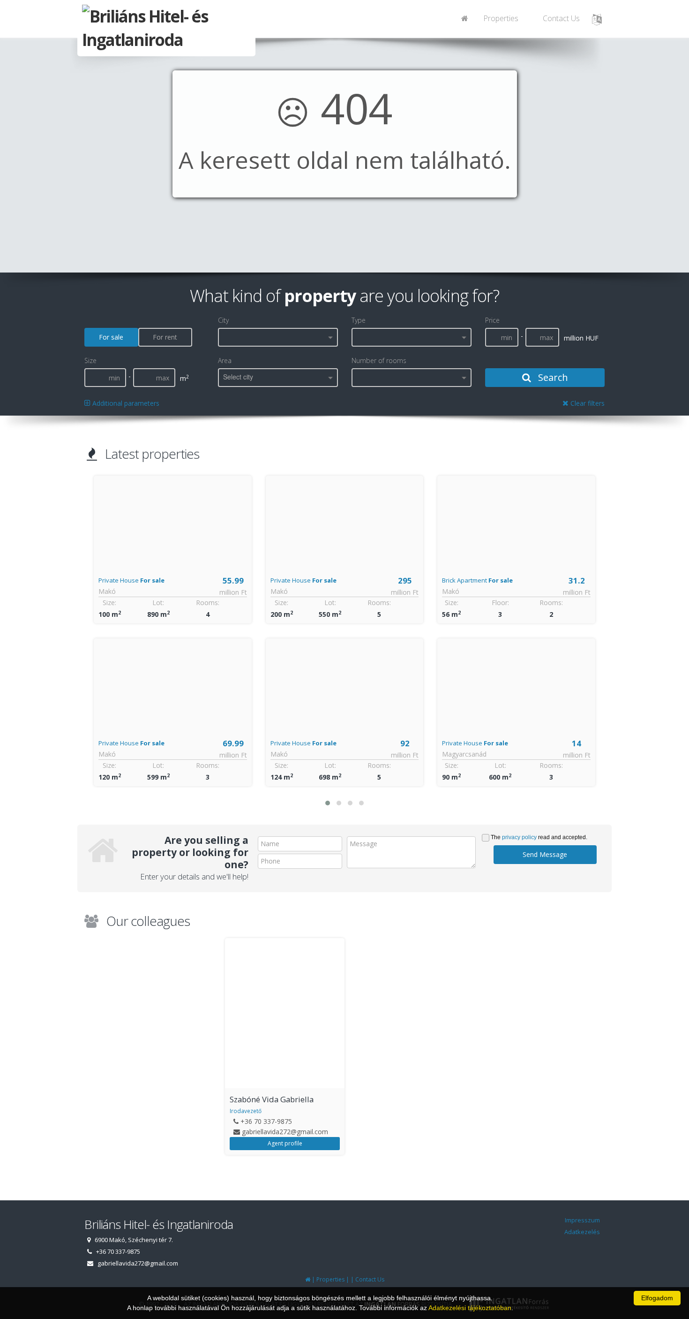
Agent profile (285, 1143)
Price (492, 320)
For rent (165, 337)
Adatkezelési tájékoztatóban (469, 1307)
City (223, 320)
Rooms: (207, 602)
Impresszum (582, 1220)
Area (225, 360)
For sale (111, 337)
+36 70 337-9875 (266, 1121)
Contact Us (561, 18)
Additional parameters (124, 403)
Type (359, 320)
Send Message (545, 854)
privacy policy (519, 837)
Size (90, 360)
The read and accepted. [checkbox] (539, 837)
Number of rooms (379, 360)
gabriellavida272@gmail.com (285, 1131)
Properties (500, 18)
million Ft (233, 592)
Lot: (159, 602)
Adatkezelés (582, 1232)
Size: (110, 602)
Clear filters (587, 403)
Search (552, 377)
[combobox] (278, 337)
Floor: (328, 602)
